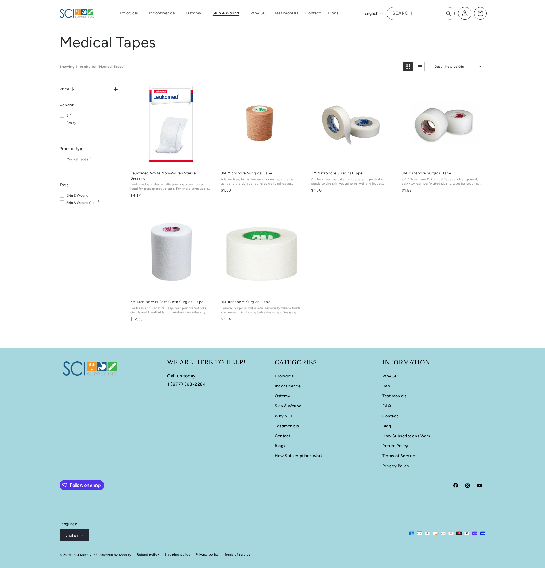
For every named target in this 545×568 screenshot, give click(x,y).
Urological (284, 376)
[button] (130, 13)
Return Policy (395, 446)
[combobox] (421, 13)
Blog (386, 426)
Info (386, 386)
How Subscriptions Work (299, 455)
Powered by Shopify (115, 555)
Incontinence (288, 386)
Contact (282, 436)
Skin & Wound (288, 406)
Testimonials (287, 426)
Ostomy (282, 396)
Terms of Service (398, 455)
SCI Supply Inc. (86, 555)
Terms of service (238, 554)
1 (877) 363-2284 (186, 384)
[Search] (448, 13)
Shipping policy (177, 554)
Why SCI (283, 416)
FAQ (386, 406)
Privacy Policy (395, 466)
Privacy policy (207, 554)
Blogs (280, 446)
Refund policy (148, 554)
